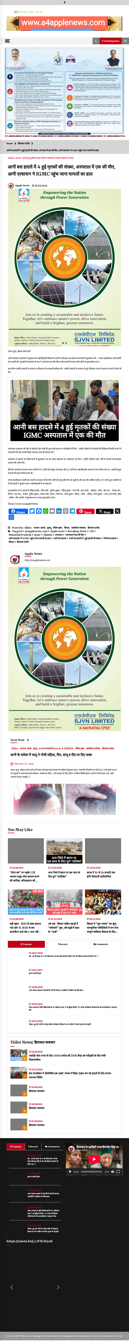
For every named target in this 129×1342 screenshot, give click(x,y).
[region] (64, 23)
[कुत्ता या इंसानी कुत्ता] (18, 973)
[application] (94, 1159)
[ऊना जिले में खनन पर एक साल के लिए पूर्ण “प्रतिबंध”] (64, 850)
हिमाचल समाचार (37, 1091)
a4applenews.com (36, 531)
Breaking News (77, 531)
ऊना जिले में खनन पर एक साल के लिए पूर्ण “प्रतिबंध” (64, 874)
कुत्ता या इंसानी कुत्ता (35, 973)
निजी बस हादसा (110, 538)
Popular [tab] (27, 944)
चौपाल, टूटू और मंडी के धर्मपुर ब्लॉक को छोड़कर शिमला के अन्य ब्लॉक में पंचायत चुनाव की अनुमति (60, 1024)
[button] (11, 23)
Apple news (57, 531)
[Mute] (112, 1171)
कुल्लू (29, 158)
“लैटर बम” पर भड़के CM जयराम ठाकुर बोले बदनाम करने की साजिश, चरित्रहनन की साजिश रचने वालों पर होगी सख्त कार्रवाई (25, 877)
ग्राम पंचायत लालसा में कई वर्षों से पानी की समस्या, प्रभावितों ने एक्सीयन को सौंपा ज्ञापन (56, 990)
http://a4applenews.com (37, 560)
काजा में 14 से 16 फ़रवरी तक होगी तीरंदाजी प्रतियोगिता (101, 874)
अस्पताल (58, 534)
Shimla (48, 534)
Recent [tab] (64, 944)
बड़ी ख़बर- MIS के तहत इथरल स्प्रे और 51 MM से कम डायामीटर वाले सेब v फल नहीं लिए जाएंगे (25, 928)
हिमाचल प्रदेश (68, 158)
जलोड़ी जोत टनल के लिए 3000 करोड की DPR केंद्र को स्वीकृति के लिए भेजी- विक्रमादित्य (68, 1057)
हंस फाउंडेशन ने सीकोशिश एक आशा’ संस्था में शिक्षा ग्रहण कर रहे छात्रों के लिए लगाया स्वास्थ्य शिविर (70, 1075)
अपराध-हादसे (21, 158)
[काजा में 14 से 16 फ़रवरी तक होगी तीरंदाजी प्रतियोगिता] (103, 850)
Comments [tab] (102, 944)
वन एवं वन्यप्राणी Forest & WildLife (56, 748)
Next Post (17, 740)
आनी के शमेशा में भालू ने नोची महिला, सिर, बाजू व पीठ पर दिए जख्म (51, 754)
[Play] (70, 1171)
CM (92, 531)
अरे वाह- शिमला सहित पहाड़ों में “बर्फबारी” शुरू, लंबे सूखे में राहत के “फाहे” (63, 927)
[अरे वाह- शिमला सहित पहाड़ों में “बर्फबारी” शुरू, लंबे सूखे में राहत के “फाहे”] (64, 902)
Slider (11, 158)
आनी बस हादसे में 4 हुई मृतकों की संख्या (85, 538)
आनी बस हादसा (60, 538)
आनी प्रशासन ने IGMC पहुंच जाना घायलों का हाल (30, 538)
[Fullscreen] (118, 1171)
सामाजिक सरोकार (54, 158)
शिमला (44, 158)
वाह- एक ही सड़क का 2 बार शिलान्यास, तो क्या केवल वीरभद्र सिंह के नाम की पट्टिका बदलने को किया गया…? (64, 956)
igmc (37, 534)
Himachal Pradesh (20, 534)
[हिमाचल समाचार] (18, 1090)
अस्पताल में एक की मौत (74, 534)
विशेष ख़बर (36, 158)
